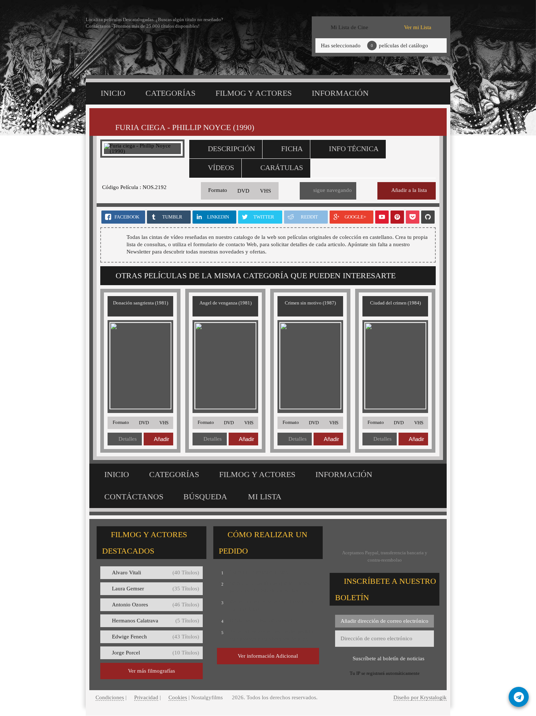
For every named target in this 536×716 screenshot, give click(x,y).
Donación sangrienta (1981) (140, 303)
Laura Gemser (155, 588)
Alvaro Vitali (155, 572)
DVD (243, 191)
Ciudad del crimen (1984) (395, 303)
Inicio (113, 93)
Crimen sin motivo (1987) (310, 303)
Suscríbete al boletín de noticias (388, 658)
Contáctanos (133, 496)
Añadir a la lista (409, 190)
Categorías (170, 93)
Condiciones (110, 697)
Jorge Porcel (155, 653)
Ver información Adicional (268, 656)
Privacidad (146, 697)
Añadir (161, 439)
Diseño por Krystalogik (420, 697)
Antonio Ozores (155, 604)
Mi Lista (264, 496)
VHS (265, 191)
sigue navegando (332, 190)
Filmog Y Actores (253, 93)
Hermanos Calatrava (155, 620)
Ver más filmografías (151, 671)
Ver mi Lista (417, 27)
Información (340, 93)
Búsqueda (205, 496)
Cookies (177, 697)
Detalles (128, 439)
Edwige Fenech (155, 637)
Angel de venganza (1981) (225, 303)
